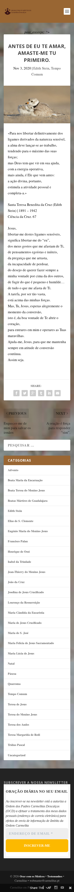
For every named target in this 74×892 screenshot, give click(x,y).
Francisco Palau (18, 541)
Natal (11, 663)
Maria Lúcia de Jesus (21, 653)
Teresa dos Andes (18, 724)
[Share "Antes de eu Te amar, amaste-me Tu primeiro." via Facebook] (16, 393)
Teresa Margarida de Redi (24, 734)
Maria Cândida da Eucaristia (26, 612)
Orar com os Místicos (32, 876)
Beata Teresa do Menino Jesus (26, 490)
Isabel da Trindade (19, 561)
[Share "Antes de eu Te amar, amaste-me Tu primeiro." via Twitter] (25, 393)
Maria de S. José (18, 633)
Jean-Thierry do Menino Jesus (26, 572)
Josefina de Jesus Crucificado (26, 592)
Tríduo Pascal (16, 745)
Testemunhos (54, 876)
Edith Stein (41, 68)
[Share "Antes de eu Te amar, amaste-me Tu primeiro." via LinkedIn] (49, 393)
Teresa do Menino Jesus (22, 714)
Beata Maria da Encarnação (25, 480)
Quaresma (14, 684)
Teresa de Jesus (17, 704)
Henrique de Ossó (19, 551)
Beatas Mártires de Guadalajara (27, 500)
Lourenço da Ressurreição (24, 602)
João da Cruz (16, 582)
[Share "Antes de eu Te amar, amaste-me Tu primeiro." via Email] (57, 393)
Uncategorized (16, 755)
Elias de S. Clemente (20, 521)
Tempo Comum (17, 694)
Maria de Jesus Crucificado (25, 623)
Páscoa (12, 673)
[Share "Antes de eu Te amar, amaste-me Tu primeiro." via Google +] (33, 393)
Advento (13, 470)
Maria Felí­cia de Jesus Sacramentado (31, 643)
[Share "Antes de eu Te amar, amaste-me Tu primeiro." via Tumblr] (41, 393)
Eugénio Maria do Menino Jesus (28, 531)
